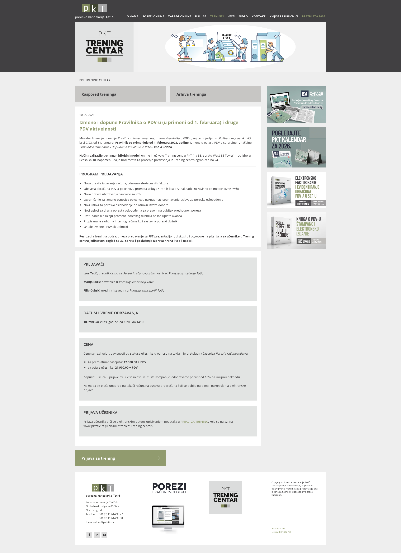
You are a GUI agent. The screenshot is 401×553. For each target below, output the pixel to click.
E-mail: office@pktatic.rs (100, 522)
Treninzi (217, 16)
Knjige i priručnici (284, 16)
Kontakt (259, 16)
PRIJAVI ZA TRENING (194, 422)
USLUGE (200, 16)
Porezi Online (153, 16)
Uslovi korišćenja (281, 532)
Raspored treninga (98, 94)
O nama (132, 16)
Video (243, 16)
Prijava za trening (98, 458)
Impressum (278, 528)
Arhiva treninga (191, 94)
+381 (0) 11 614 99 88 (110, 518)
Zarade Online (179, 16)
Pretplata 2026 (313, 16)
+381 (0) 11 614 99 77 (110, 514)
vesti (231, 16)
